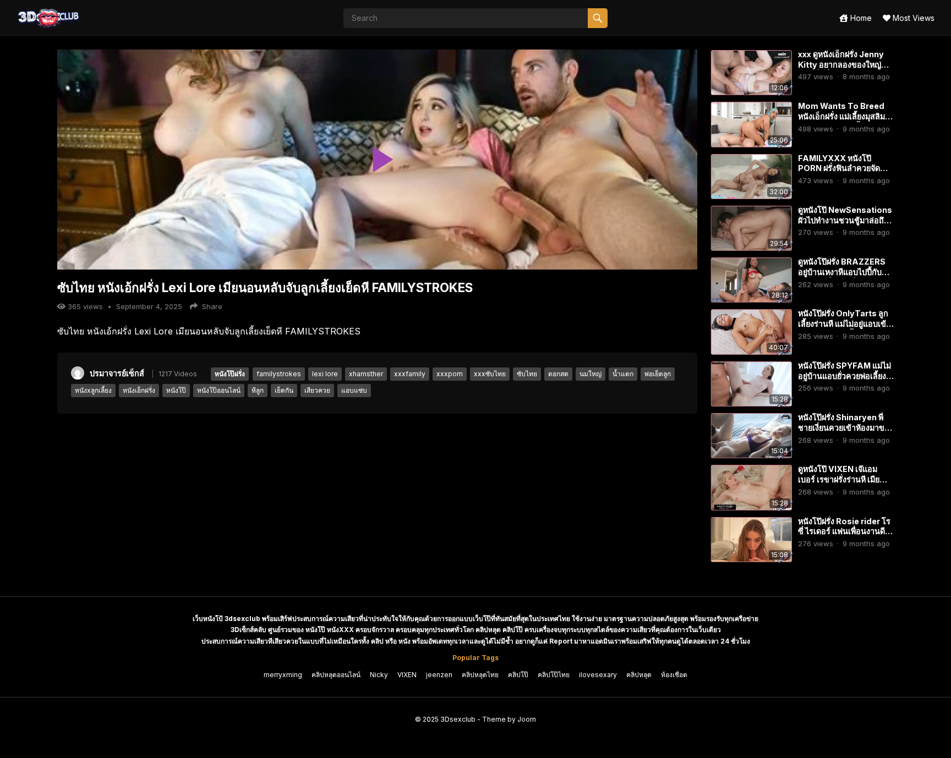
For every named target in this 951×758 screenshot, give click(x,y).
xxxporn (449, 374)
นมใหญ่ (591, 374)
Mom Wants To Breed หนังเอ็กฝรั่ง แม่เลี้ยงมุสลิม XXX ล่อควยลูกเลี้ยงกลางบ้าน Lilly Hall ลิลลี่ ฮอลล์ (842, 121)
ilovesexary (598, 675)
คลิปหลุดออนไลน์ (335, 675)
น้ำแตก (623, 374)
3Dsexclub (458, 719)
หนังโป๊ (176, 390)
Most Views (912, 18)
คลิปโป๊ (518, 675)
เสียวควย (317, 390)
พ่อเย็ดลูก (657, 374)
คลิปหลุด (639, 675)
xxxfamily (409, 374)
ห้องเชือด (674, 675)
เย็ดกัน (284, 390)
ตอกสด (558, 374)
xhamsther (366, 374)
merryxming (283, 675)
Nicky (379, 675)
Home (860, 18)
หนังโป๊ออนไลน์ (219, 390)
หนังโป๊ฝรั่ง (230, 374)
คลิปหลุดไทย (480, 675)
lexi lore (325, 374)
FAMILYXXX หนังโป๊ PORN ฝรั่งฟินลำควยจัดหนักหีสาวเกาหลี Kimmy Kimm (841, 173)
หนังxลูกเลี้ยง (93, 390)
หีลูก (258, 390)
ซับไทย (527, 374)
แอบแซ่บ (354, 390)
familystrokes (278, 374)
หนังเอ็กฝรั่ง (139, 390)
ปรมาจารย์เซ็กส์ (117, 373)
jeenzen (439, 675)
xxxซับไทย (490, 374)
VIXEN (407, 675)
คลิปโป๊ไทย (554, 675)
